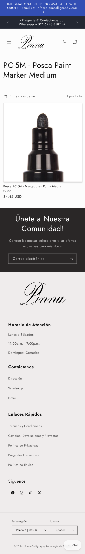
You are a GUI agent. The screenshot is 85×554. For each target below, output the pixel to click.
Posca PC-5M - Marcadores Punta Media (32, 186)
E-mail (12, 398)
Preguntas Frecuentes (23, 455)
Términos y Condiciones (25, 426)
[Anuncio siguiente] (77, 22)
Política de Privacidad (23, 445)
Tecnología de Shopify (58, 546)
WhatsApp (15, 388)
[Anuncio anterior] (7, 22)
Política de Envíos (20, 464)
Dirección (15, 378)
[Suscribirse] (72, 259)
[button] (8, 41)
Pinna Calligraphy (35, 546)
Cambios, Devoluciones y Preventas (33, 435)
